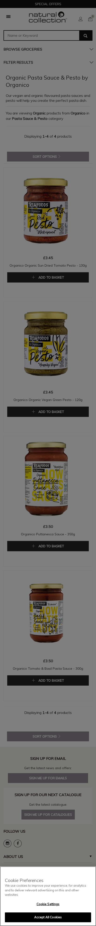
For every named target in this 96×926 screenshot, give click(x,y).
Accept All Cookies (48, 917)
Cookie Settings (48, 904)
